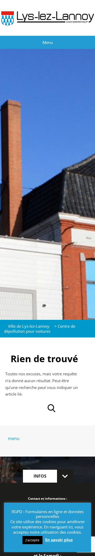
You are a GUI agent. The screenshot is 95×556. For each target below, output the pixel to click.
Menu (47, 42)
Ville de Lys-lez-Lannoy (28, 326)
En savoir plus (59, 539)
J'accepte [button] (32, 540)
